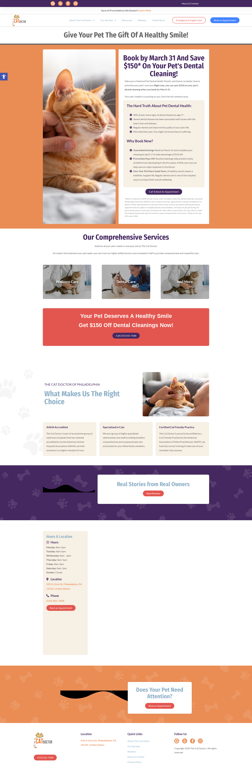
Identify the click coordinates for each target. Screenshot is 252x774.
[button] (52, 3)
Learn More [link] (145, 11)
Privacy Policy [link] (134, 762)
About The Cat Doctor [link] (80, 20)
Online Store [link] (158, 20)
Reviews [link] (142, 20)
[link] (4, 76)
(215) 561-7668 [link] (55, 601)
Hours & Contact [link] (190, 3)
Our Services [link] (106, 20)
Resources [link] (127, 20)
